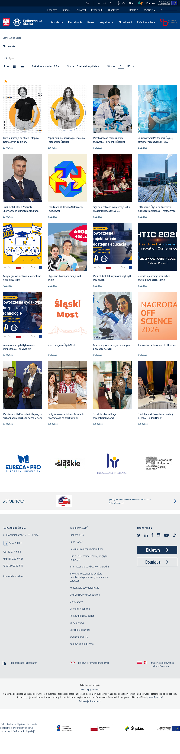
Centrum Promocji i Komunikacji (87, 548)
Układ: (6, 66)
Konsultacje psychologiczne (84, 587)
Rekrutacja (57, 22)
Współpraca (106, 22)
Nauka (90, 22)
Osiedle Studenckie (80, 608)
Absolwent (113, 9)
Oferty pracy (76, 601)
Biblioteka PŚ (77, 534)
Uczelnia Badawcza (80, 629)
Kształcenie (75, 22)
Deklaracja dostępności (90, 701)
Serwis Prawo (77, 622)
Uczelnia (133, 9)
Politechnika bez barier (82, 615)
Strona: (111, 66)
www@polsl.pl (155, 697)
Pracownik (96, 9)
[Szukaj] (161, 10)
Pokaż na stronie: (42, 66)
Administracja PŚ (79, 527)
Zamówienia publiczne (82, 643)
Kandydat (52, 9)
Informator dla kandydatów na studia (89, 566)
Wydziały (148, 9)
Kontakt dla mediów (13, 576)
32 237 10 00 (15, 542)
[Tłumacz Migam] (141, 3)
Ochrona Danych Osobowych (85, 594)
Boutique (152, 562)
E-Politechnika (145, 22)
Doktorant (81, 9)
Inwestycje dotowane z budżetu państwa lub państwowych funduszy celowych (89, 577)
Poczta (87, 3)
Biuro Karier (76, 541)
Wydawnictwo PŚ (79, 636)
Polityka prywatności (90, 689)
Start (5, 37)
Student (66, 9)
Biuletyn (153, 550)
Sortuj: (71, 66)
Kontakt (150, 3)
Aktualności (125, 22)
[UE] (166, 3)
